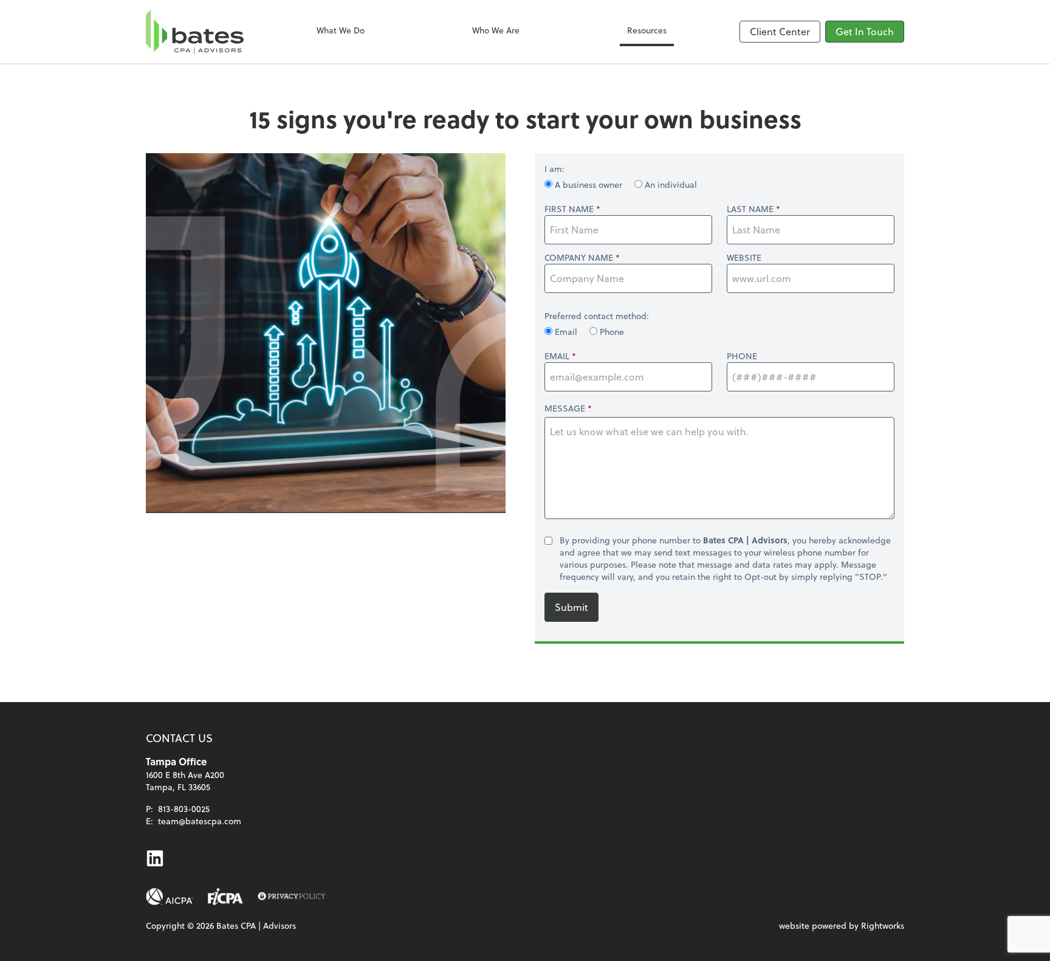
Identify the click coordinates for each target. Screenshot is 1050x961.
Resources (647, 30)
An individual (669, 184)
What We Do (341, 30)
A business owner (588, 184)
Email (566, 331)
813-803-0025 (184, 808)
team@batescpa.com (199, 821)
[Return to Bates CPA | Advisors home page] (195, 31)
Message (564, 408)
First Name (569, 209)
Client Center (780, 31)
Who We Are (496, 30)
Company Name (578, 258)
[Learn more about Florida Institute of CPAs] (225, 896)
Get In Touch (865, 31)
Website (744, 258)
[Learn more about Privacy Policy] (292, 896)
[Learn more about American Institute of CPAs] (169, 896)
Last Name (750, 209)
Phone (610, 331)
